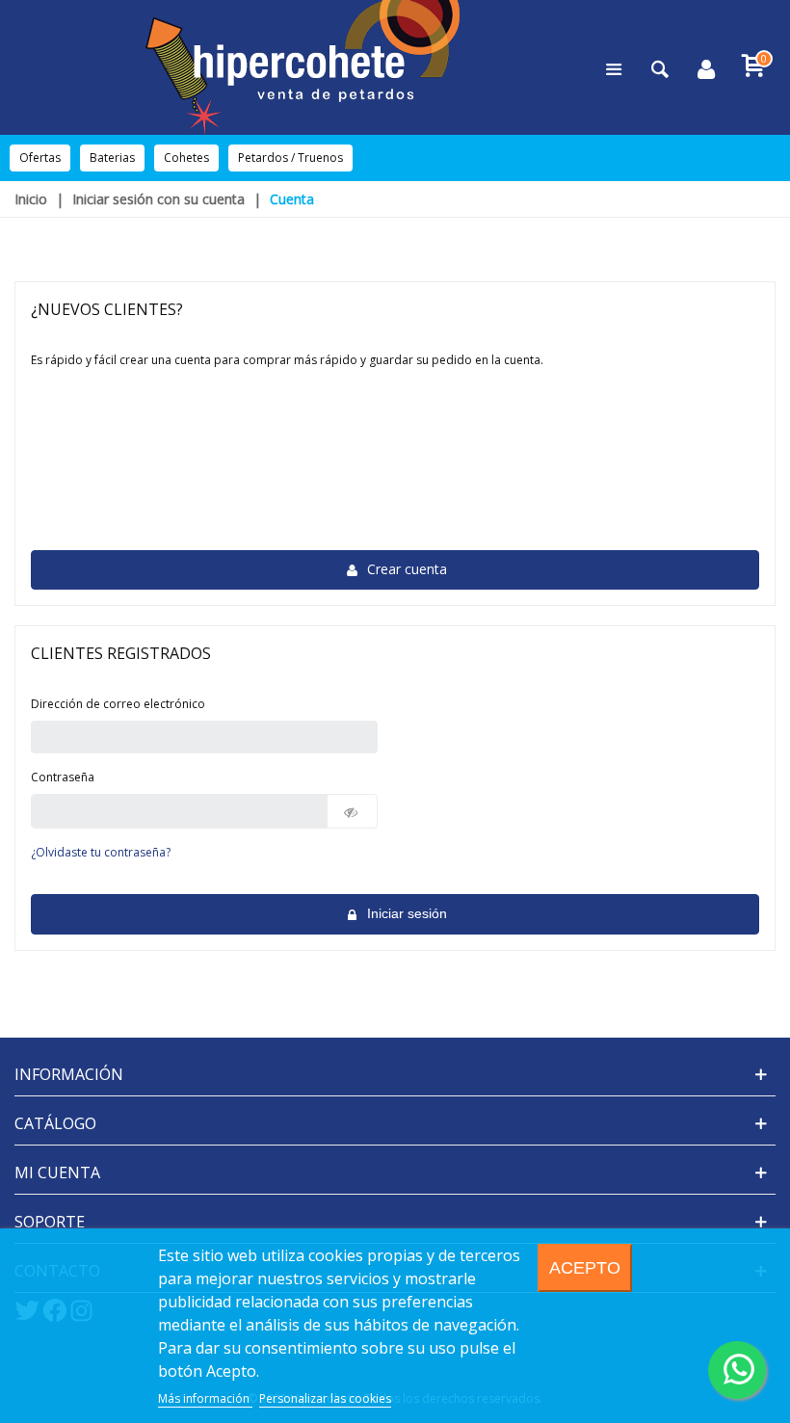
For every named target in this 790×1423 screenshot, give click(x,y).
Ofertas (40, 157)
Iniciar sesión (405, 913)
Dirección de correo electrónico (118, 704)
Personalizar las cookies (325, 1398)
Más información (205, 1398)
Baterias (112, 157)
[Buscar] (660, 67)
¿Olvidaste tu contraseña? (101, 852)
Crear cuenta (405, 569)
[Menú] (614, 67)
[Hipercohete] (302, 67)
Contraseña (62, 777)
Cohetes (186, 157)
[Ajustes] (706, 67)
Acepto (584, 1267)
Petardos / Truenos (290, 157)
